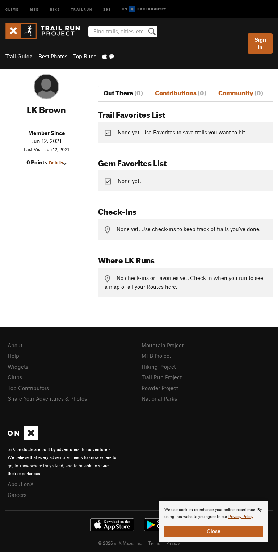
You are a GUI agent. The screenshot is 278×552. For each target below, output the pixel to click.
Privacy (173, 542)
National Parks (159, 398)
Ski (107, 9)
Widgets (18, 366)
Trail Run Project (162, 377)
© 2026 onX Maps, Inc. (120, 542)
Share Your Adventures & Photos (47, 398)
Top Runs (84, 56)
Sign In (260, 43)
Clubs (15, 377)
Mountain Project (163, 345)
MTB (34, 9)
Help (13, 355)
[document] (213, 521)
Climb (12, 9)
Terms (154, 542)
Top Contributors (28, 388)
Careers (17, 495)
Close (213, 531)
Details (56, 163)
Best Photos (52, 56)
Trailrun (81, 9)
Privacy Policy (240, 516)
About (15, 345)
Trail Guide (19, 56)
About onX (21, 484)
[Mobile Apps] (108, 56)
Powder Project (160, 388)
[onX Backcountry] (144, 9)
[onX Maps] (23, 438)
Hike (55, 9)
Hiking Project (159, 366)
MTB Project (156, 355)
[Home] (46, 31)
